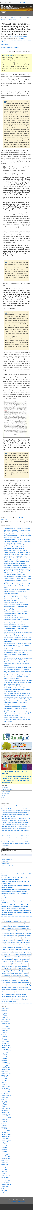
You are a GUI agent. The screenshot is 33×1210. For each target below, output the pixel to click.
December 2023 (5, 1067)
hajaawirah (5, 961)
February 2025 (5, 1041)
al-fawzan (11, 940)
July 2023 (4, 1077)
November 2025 (5, 1025)
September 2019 (6, 1162)
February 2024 (5, 1064)
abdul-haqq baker (17, 921)
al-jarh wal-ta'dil (20, 942)
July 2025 (4, 1032)
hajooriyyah (12, 961)
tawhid (3, 996)
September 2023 (6, 1073)
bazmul (4, 949)
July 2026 (4, 1010)
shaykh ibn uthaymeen (24, 989)
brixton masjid (11, 949)
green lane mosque (25, 954)
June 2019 (4, 1168)
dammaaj (9, 952)
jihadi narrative (26, 971)
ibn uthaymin (24, 963)
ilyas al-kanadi (17, 966)
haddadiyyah (25, 959)
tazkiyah (8, 996)
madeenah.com (6, 975)
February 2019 (5, 1175)
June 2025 (4, 1034)
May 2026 (4, 1014)
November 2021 (5, 1114)
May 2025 (4, 1036)
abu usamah (5, 933)
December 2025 (5, 1023)
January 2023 (5, 1088)
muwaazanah (24, 980)
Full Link (26, 518)
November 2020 (5, 1136)
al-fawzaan (5, 940)
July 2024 (4, 1054)
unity (11, 999)
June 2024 (4, 1056)
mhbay (9, 978)
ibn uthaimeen (16, 963)
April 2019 (4, 1171)
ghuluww (17, 954)
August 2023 (5, 1075)
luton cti (26, 973)
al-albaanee (12, 938)
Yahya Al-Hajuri (12, 40)
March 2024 (4, 1062)
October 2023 (5, 1071)
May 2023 (4, 1080)
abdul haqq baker (7, 921)
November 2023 (5, 1069)
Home (13, 2)
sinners (4, 992)
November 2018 (5, 1181)
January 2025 (5, 1043)
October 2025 (5, 1027)
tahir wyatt (18, 992)
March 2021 (4, 1129)
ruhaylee (22, 985)
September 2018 (6, 1184)
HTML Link (20, 518)
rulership (28, 985)
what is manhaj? (17, 999)
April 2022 (4, 1104)
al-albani (18, 938)
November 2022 (5, 1091)
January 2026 (5, 1021)
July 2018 (4, 1188)
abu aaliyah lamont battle (19, 928)
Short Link (4, 519)
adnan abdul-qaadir (12, 935)
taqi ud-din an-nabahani (8, 994)
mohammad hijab (17, 978)
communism (26, 949)
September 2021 (6, 1117)
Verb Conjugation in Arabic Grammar (17, 1201)
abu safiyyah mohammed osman (21, 931)
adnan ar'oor (22, 935)
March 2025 (4, 1040)
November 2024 (5, 1047)
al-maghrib (18, 945)
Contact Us (22, 2)
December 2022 (5, 1090)
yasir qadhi (9, 1001)
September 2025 (6, 1028)
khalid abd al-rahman (17, 973)
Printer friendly (15, 47)
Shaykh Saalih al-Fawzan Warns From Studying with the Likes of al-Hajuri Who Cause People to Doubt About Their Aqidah (17, 713)
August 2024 (5, 1053)
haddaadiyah (8, 959)
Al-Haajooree (5, 42)
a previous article (8, 55)
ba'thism (27, 947)
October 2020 (5, 1138)
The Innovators (23, 18)
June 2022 (4, 1101)
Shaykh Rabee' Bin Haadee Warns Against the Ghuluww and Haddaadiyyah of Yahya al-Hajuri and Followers (17, 719)
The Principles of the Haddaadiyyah (18, 36)
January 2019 (5, 1177)
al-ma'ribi (12, 945)
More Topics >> (15, 18)
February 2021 (5, 1130)
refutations (16, 985)
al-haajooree (18, 940)
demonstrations (17, 952)
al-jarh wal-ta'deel (10, 942)
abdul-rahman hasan (11, 924)
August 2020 (5, 1142)
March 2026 (4, 1017)
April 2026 (4, 1015)
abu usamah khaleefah (16, 933)
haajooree (21, 956)
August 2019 (5, 1164)
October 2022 (5, 1093)
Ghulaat (29, 40)
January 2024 (5, 1066)
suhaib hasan (10, 992)
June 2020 (4, 1145)
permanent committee (24, 982)
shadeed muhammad (12, 989)
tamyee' (28, 992)
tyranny (19, 996)
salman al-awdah (23, 987)
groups (15, 956)
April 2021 (4, 1127)
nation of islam (6, 982)
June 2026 (4, 1012)
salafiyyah (15, 987)
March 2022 (4, 1106)
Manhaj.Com (21, 38)
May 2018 (4, 1192)
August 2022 (5, 1097)
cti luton (4, 952)
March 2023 (4, 1084)
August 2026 (5, 1008)
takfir (23, 992)
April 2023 (4, 1082)
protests (4, 985)
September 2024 (6, 1051)
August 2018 (5, 1186)
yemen (14, 1001)
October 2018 (5, 1182)
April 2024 (4, 1060)
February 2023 (5, 1086)
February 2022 (5, 1108)
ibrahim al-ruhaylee (7, 966)
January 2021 (5, 1132)
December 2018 (5, 1179)
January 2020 (5, 1155)
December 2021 (5, 1112)
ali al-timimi (10, 947)
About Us (17, 2)
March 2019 (4, 1173)
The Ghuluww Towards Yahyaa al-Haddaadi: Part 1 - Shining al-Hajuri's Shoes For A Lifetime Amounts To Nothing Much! (18, 676)
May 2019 (4, 1169)
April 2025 (4, 1038)
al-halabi (25, 940)
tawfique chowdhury (21, 994)
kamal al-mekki (6, 973)
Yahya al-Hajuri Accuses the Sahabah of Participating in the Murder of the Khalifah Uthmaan (15, 708)
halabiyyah (19, 961)
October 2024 (5, 1049)
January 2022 (5, 1110)
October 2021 (5, 1116)
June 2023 (4, 1079)
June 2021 (4, 1123)
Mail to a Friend (5, 47)
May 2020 (4, 1147)
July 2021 (4, 1121)
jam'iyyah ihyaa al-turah (8, 971)
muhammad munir (14, 980)
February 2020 (5, 1153)
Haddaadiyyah (21, 40)
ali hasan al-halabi (19, 947)
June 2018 (4, 1190)
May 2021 (4, 1125)
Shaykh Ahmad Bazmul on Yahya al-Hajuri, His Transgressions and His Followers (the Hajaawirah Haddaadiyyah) (17, 591)
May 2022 (4, 1103)
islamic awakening (10, 968)
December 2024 (5, 1045)
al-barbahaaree (26, 938)
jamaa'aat (18, 971)
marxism (4, 978)
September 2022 (6, 1095)
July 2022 (4, 1099)
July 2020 (4, 1143)
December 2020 (5, 1134)
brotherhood (18, 949)
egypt (24, 952)
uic (8, 999)
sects (3, 989)
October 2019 (5, 1160)
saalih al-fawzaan (6, 987)
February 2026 (5, 1019)
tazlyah (14, 996)
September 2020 (6, 1140)
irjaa (3, 968)
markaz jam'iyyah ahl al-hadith (19, 975)
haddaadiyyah (17, 959)
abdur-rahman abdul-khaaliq (17, 926)
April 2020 (4, 1149)
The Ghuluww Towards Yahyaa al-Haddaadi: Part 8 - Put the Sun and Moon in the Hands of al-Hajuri (18, 585)
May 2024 (4, 1058)
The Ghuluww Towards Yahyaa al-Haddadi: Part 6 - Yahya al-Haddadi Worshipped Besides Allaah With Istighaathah (17, 639)
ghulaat (11, 954)
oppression (14, 982)
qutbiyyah (10, 985)
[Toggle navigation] (3, 13)
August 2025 (5, 1030)
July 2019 (4, 1166)
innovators (25, 966)
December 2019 (5, 1156)
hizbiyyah (8, 963)
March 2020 (4, 1151)
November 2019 (5, 1158)
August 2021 (5, 1119)
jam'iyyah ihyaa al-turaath (23, 968)
